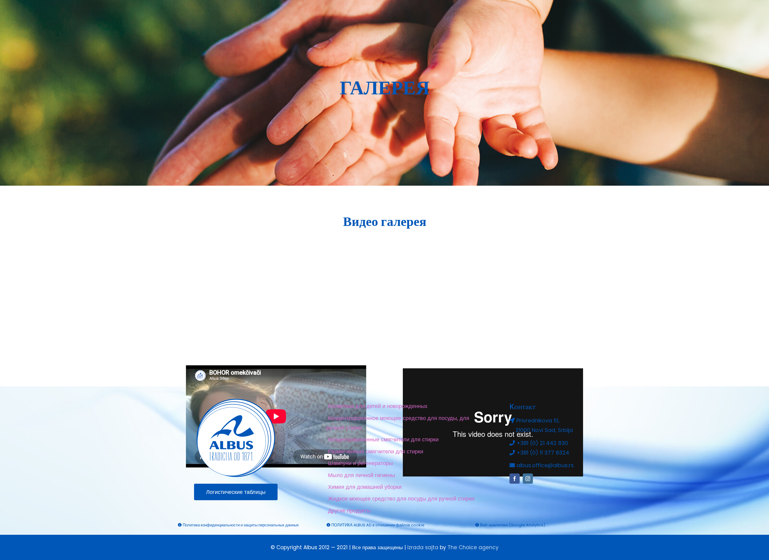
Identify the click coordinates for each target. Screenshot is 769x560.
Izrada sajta (422, 547)
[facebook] (514, 478)
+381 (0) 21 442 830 (542, 443)
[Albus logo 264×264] (235, 401)
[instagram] (528, 478)
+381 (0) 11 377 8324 (542, 452)
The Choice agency (473, 547)
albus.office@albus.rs (545, 465)
